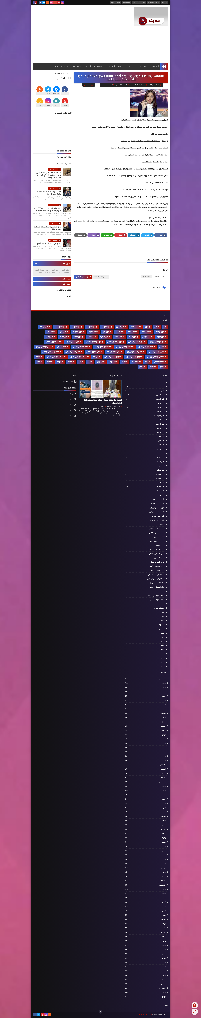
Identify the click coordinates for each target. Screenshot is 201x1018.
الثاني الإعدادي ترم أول (134, 351)
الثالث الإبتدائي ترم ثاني (124, 346)
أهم (146, 361)
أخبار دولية (121, 66)
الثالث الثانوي (61, 346)
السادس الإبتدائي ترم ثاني (55, 356)
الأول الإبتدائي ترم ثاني (135, 341)
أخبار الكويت (93, 331)
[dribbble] (51, 2)
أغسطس (145, 678)
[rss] (47, 2)
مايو (145, 691)
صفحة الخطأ (126, 2)
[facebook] (40, 2)
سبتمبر (145, 726)
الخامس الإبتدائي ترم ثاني (155, 356)
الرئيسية (164, 2)
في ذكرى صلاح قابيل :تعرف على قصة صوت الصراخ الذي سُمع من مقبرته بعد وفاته (48, 175)
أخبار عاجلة (132, 336)
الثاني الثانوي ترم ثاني (72, 351)
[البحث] (35, 2)
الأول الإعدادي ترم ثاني (93, 341)
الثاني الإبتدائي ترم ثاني (156, 351)
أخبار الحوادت (105, 326)
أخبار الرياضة (111, 66)
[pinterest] (58, 2)
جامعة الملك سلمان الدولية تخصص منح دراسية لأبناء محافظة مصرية (47, 209)
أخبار (111, 85)
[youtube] (42, 1014)
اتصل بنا (143, 2)
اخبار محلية (63, 336)
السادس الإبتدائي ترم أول (78, 356)
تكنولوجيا (64, 66)
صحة (89, 361)
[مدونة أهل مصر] (151, 16)
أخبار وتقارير (50, 336)
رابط (71, 393)
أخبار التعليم (155, 66)
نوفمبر (145, 717)
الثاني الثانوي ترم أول (93, 351)
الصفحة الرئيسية (122, 85)
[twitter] (43, 2)
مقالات (69, 361)
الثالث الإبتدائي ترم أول (145, 346)
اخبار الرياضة (160, 331)
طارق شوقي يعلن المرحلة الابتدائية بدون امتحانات (47, 228)
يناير (145, 708)
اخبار (146, 326)
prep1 (59, 361)
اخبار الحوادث (75, 326)
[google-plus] (55, 2)
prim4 (162, 366)
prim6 (141, 366)
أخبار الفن (88, 66)
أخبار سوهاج (146, 336)
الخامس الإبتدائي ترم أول (50, 351)
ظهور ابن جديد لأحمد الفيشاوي (49, 243)
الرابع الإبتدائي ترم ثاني (112, 356)
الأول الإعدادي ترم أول (114, 341)
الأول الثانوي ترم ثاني (53, 341)
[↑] (100, 1012)
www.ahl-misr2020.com (113, 406)
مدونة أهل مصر (144, 1014)
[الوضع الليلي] (195, 1005)
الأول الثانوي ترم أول (73, 341)
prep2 (49, 361)
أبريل (145, 695)
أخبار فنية (90, 336)
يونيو (145, 687)
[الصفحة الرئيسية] (164, 66)
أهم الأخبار (143, 66)
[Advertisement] (100, 45)
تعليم (124, 361)
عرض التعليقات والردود (82, 276)
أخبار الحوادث (98, 66)
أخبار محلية (132, 66)
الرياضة (95, 356)
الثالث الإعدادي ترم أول (102, 346)
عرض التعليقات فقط (100, 276)
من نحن (135, 2)
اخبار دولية (160, 336)
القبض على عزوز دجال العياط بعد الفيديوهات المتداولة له (103, 401)
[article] (98, 248)
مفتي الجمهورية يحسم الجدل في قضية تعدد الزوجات (48, 193)
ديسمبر (145, 713)
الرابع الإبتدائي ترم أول (133, 356)
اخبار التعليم (120, 326)
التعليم (161, 346)
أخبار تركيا (63, 331)
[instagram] (62, 2)
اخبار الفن (106, 331)
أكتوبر (145, 721)
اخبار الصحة (132, 331)
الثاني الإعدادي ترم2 (114, 351)
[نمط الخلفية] (195, 1012)
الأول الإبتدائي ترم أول (157, 341)
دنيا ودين (55, 66)
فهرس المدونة (115, 2)
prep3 (39, 361)
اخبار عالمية (104, 336)
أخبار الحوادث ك (60, 326)
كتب (79, 361)
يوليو (145, 683)
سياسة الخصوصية (153, 2)
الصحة (38, 356)
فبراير (145, 704)
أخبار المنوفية (77, 331)
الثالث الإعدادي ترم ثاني (80, 346)
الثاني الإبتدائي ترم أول (43, 346)
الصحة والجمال (76, 66)
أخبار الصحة (146, 331)
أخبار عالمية (119, 336)
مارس (145, 700)
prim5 (152, 366)
